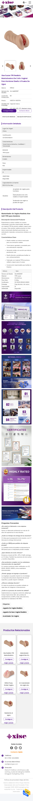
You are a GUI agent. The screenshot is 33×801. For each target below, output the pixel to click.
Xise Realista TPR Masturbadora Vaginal (8, 654)
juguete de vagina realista (12, 608)
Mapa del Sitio (24, 780)
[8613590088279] (20, 748)
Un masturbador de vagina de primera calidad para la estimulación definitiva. (24, 684)
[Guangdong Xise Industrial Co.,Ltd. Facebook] (11, 748)
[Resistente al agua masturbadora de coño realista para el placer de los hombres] (9, 704)
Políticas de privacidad (11, 780)
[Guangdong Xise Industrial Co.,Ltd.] (7, 2)
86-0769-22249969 (12, 758)
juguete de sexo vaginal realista (14, 612)
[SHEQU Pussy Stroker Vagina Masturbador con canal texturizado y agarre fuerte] (9, 674)
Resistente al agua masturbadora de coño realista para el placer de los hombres (8, 714)
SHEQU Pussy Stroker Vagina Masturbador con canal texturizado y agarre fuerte (8, 684)
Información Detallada (8, 116)
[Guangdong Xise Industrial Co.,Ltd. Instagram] (16, 748)
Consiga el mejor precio (10, 111)
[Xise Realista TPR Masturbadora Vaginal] (9, 644)
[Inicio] (16, 739)
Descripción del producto (24, 116)
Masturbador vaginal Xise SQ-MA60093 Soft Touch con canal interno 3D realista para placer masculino (24, 654)
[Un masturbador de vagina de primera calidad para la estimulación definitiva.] (24, 674)
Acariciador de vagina (11, 616)
